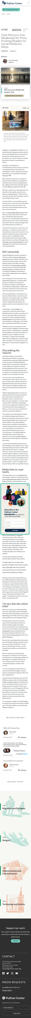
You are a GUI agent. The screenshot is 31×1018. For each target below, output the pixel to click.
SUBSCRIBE (15, 530)
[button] (15, 512)
